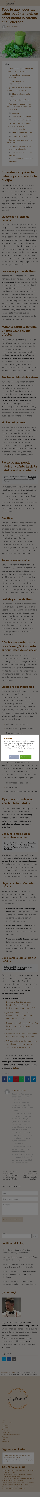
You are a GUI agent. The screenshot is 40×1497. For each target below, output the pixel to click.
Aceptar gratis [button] (25, 757)
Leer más (20, 752)
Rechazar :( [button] (13, 757)
